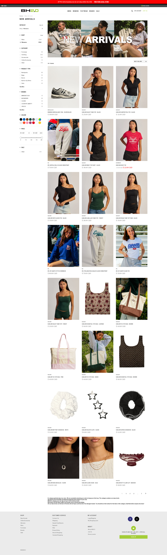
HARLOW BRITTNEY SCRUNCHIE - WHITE (58, 430)
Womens (76, 11)
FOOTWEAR (84, 11)
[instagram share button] (136, 519)
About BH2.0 (91, 529)
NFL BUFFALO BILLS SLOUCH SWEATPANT (58, 165)
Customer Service (59, 515)
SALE (98, 11)
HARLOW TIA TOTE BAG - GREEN (90, 377)
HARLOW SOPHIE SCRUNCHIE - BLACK (125, 430)
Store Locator (92, 534)
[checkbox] (31, 40)
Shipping (54, 520)
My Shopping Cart (93, 520)
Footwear (23, 528)
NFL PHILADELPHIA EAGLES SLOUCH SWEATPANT (94, 271)
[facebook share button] (130, 519)
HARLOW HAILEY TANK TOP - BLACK (91, 112)
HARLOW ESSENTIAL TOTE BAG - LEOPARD (93, 324)
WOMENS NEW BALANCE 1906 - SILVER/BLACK (59, 112)
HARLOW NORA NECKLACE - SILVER (57, 483)
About (90, 526)
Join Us (90, 532)
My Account (92, 515)
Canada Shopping (57, 535)
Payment (54, 525)
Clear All (41, 25)
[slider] (20, 138)
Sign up (133, 537)
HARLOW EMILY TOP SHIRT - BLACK (91, 165)
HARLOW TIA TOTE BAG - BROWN (124, 324)
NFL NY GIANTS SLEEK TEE (123, 271)
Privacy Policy (56, 530)
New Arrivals (24, 518)
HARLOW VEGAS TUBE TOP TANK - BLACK (126, 218)
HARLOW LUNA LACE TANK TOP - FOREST (92, 218)
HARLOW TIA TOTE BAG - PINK (55, 377)
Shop (22, 515)
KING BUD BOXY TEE (121, 165)
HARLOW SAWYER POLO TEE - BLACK (125, 112)
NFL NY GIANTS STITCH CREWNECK (57, 271)
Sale (22, 532)
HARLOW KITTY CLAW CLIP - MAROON (126, 483)
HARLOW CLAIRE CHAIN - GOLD (90, 483)
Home (21, 16)
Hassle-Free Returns (57, 523)
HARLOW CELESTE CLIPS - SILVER (90, 430)
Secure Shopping (57, 532)
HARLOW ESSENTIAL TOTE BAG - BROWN (126, 377)
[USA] (145, 6)
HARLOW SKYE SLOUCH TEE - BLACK (57, 218)
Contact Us (55, 518)
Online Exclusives (25, 520)
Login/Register (92, 518)
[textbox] (27, 133)
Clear (41, 35)
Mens (69, 11)
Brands (22, 530)
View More (22, 87)
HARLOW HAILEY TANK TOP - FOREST (57, 324)
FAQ (53, 528)
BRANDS (92, 11)
